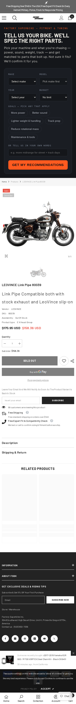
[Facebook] (5, 638)
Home (4, 182)
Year (11, 90)
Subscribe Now (60, 600)
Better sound (39, 112)
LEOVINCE (16, 309)
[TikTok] (34, 638)
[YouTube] (44, 638)
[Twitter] (54, 638)
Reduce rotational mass (25, 129)
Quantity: (6, 336)
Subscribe (58, 400)
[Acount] (61, 18)
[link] (64, 360)
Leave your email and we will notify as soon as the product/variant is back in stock (37, 391)
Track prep (54, 121)
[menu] (4, 18)
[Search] (14, 18)
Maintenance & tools (23, 137)
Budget (44, 90)
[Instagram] (15, 638)
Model (43, 74)
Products (14, 182)
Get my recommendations (38, 165)
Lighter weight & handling (26, 121)
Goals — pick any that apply (29, 106)
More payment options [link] (38, 380)
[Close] (73, 653)
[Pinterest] (24, 638)
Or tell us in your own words (29, 145)
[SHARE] (71, 361)
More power (18, 112)
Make (11, 74)
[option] (38, 224)
